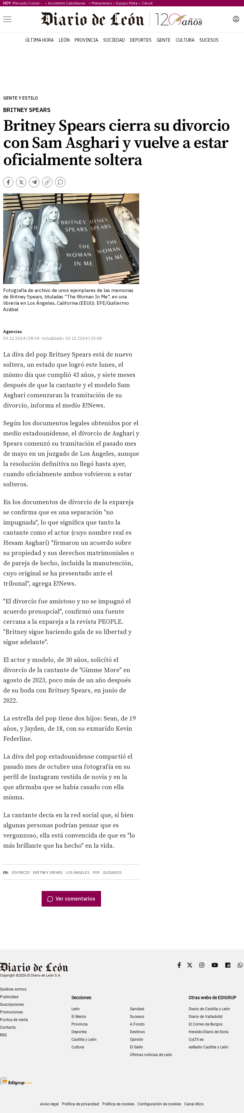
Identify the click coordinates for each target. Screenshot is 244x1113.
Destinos (137, 1032)
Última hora (39, 40)
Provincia (86, 40)
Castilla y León (84, 1039)
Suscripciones (12, 1004)
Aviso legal (49, 1104)
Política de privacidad (80, 1104)
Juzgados (112, 872)
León (64, 40)
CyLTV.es (196, 1039)
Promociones (11, 1012)
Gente (164, 40)
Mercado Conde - (28, 3)
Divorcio (21, 872)
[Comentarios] (60, 182)
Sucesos (209, 40)
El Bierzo (78, 1016)
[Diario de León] (121, 19)
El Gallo (136, 1047)
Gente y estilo (20, 98)
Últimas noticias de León (151, 1055)
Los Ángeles (78, 872)
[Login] (236, 19)
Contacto (8, 1027)
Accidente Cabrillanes (67, 3)
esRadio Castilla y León (208, 1047)
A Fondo (137, 1024)
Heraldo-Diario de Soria (208, 1032)
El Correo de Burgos (205, 1024)
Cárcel (147, 3)
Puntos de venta (14, 1020)
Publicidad (9, 997)
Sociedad (114, 40)
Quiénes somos (13, 989)
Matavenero (102, 3)
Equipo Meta (127, 3)
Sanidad (137, 1009)
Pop (96, 872)
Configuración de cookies (159, 1104)
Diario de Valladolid (205, 1016)
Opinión (136, 1039)
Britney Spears (48, 872)
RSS (3, 1035)
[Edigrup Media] (16, 1081)
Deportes (141, 40)
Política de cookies (118, 1104)
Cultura (185, 40)
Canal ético (194, 1104)
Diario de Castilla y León (209, 1009)
